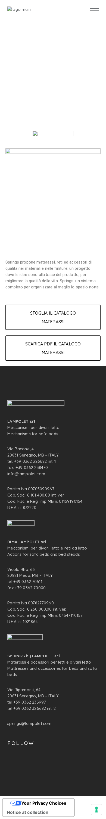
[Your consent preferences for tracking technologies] (96, 809)
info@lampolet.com (26, 473)
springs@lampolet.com (29, 723)
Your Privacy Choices (43, 803)
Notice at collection (27, 812)
